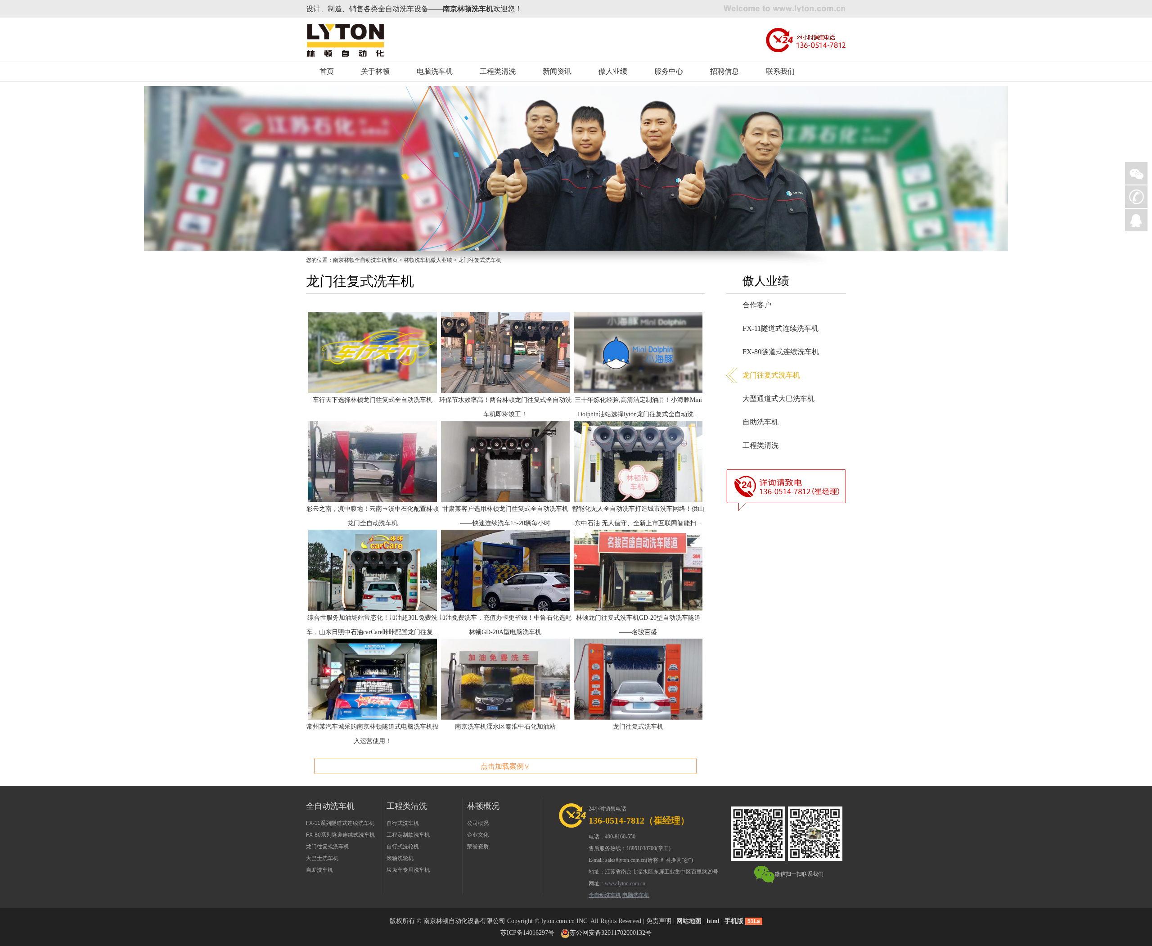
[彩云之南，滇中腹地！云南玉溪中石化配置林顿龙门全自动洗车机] (372, 460)
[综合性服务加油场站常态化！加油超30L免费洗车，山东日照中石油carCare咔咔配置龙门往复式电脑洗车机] (372, 569)
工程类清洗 (498, 71)
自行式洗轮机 (403, 846)
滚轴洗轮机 (400, 858)
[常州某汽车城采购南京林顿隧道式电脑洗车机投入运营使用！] (372, 678)
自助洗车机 (760, 422)
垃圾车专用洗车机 (408, 870)
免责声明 (658, 921)
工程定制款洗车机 (408, 835)
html (713, 921)
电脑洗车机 (435, 71)
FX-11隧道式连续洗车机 (780, 328)
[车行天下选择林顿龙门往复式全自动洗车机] (372, 351)
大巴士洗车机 (322, 858)
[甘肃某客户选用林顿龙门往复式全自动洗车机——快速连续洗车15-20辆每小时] (505, 460)
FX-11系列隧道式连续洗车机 (340, 823)
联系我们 (780, 71)
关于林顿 (375, 71)
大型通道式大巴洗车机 (778, 398)
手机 (1136, 196)
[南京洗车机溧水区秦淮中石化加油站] (505, 678)
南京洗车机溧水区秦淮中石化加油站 (505, 726)
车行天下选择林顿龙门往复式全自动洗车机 (372, 399)
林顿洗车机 (417, 260)
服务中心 (668, 71)
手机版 (733, 921)
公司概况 (478, 823)
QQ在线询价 (1136, 220)
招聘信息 (724, 71)
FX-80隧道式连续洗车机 (780, 352)
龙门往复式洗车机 (638, 726)
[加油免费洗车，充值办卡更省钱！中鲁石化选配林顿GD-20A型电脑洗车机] (505, 569)
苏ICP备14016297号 (527, 932)
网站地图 (689, 921)
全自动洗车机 (605, 895)
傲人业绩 (612, 71)
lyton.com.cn (558, 921)
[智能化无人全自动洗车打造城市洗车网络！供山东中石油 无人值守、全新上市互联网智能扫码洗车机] (638, 460)
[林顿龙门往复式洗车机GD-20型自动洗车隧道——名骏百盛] (638, 569)
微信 (1136, 173)
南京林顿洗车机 (468, 9)
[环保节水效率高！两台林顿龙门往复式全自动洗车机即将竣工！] (505, 351)
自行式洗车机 (403, 823)
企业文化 (478, 835)
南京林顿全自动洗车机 (360, 260)
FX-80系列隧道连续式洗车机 (340, 835)
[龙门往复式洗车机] (638, 678)
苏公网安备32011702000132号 (611, 932)
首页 (327, 71)
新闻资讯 (557, 71)
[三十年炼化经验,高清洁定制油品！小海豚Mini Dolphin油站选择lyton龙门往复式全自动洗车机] (638, 351)
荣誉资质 (478, 846)
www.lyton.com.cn (625, 883)
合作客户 (756, 305)
